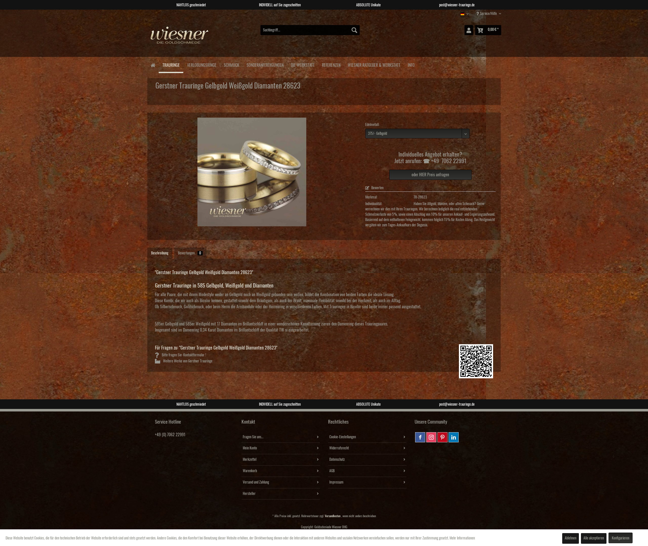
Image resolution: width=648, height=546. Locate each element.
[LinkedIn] (454, 437)
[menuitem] (310, 30)
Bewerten (377, 188)
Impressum (336, 482)
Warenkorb (250, 471)
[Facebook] (420, 437)
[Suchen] (354, 30)
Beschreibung (159, 253)
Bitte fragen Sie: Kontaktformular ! (183, 355)
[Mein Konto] (468, 30)
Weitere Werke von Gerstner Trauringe (187, 361)
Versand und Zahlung (256, 482)
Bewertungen (189, 253)
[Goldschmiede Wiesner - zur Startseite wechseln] (179, 37)
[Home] (153, 65)
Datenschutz (337, 459)
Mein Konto (250, 448)
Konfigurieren (620, 538)
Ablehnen (570, 538)
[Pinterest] (442, 437)
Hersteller (249, 493)
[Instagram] (431, 437)
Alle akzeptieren (593, 538)
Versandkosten (332, 516)
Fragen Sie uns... (253, 437)
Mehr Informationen (462, 538)
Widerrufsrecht (339, 448)
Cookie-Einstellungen (342, 437)
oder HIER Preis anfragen (430, 175)
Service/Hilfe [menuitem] (488, 13)
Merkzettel (249, 459)
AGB (332, 471)
